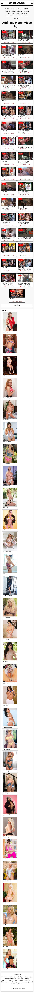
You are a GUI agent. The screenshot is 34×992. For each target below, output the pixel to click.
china (7, 8)
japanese (26, 8)
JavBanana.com (17, 3)
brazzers (24, 13)
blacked (26, 11)
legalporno (10, 13)
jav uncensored (17, 11)
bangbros (17, 18)
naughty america (11, 16)
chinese (18, 8)
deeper (20, 16)
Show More (17, 305)
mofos (27, 16)
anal (17, 13)
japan (12, 8)
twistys (7, 11)
